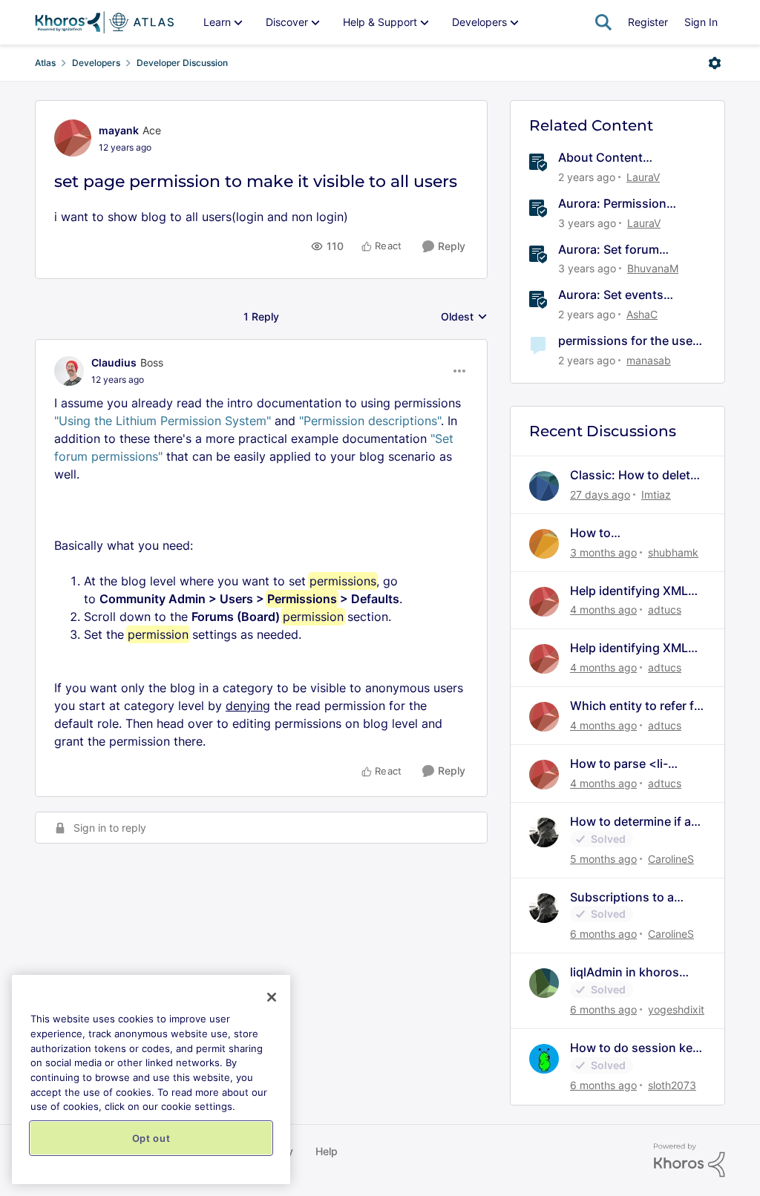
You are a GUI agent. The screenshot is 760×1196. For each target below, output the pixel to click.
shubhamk (673, 552)
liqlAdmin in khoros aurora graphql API (624, 972)
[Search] (603, 22)
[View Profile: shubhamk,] (544, 544)
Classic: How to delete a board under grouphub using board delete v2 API (634, 475)
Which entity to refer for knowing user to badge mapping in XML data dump (638, 706)
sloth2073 (672, 1085)
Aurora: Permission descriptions (612, 203)
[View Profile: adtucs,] (544, 602)
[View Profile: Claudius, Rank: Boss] (69, 371)
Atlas (45, 62)
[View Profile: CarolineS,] (544, 832)
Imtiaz (656, 494)
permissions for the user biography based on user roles (629, 341)
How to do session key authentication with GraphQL (634, 1048)
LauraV (643, 177)
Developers (96, 62)
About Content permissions (600, 157)
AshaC (642, 314)
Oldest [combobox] (464, 317)
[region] (151, 1079)
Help (326, 1151)
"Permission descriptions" (370, 420)
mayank (119, 130)
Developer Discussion (182, 62)
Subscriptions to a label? (622, 897)
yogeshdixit (676, 1009)
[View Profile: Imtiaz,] (544, 486)
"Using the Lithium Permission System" (162, 420)
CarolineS (671, 858)
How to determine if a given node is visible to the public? (635, 821)
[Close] (271, 997)
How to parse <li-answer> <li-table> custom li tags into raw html (634, 764)
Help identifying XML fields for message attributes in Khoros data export (629, 591)
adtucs (664, 609)
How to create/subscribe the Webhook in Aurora (629, 533)
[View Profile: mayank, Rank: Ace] (72, 138)
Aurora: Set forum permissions (608, 249)
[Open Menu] (714, 63)
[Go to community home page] (104, 22)
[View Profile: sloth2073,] (544, 1059)
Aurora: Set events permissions (611, 295)
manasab (648, 360)
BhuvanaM (652, 268)
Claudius (114, 362)
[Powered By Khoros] (689, 1160)
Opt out (151, 1138)
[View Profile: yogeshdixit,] (544, 983)
